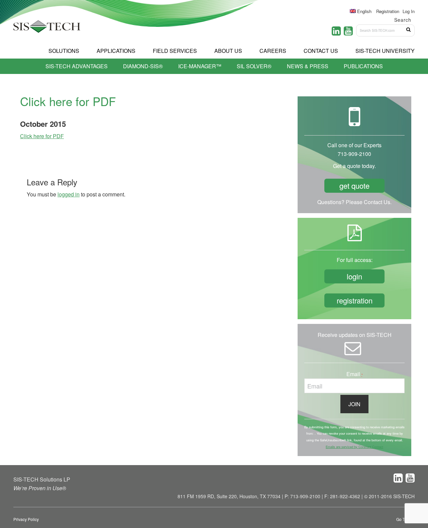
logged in (69, 194)
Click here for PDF (42, 136)
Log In (409, 11)
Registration (387, 11)
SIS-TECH (46, 28)
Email (354, 374)
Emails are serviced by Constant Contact (354, 446)
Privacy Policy (26, 519)
